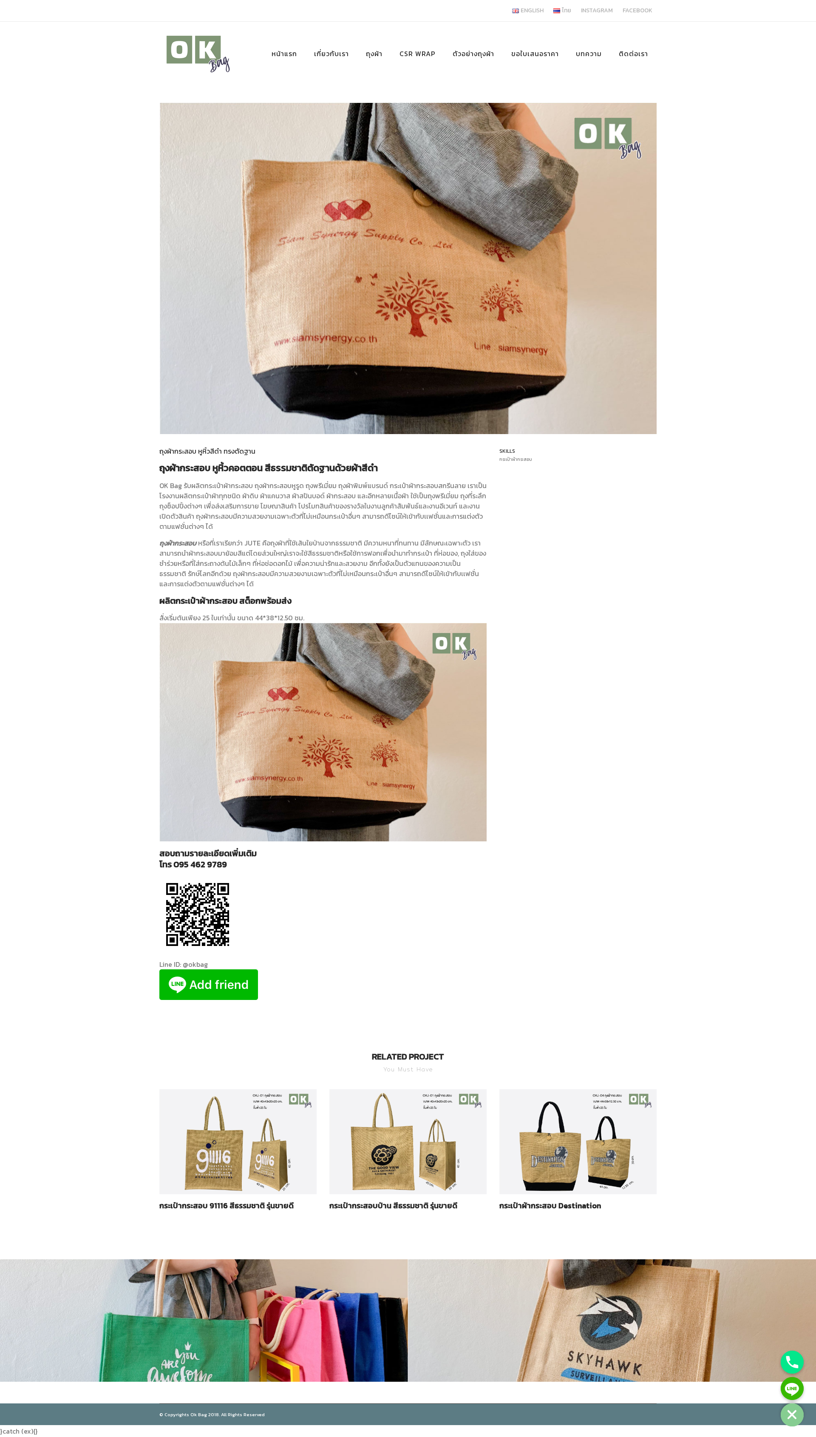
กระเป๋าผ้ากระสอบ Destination (550, 1205)
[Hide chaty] (792, 1414)
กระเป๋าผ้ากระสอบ (229, 485)
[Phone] (792, 1362)
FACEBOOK (637, 10)
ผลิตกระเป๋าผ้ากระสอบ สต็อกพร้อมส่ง (225, 600)
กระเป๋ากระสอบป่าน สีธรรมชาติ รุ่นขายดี (393, 1205)
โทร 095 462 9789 (193, 864)
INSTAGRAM (597, 10)
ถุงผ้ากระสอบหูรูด (279, 485)
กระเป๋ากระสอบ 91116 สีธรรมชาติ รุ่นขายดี (226, 1205)
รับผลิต (194, 485)
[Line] (792, 1388)
